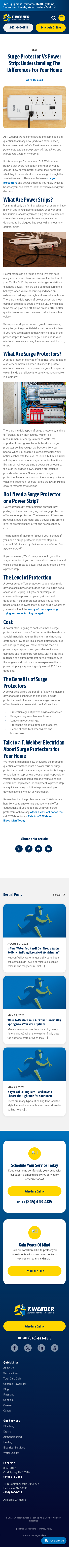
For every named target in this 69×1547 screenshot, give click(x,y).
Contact (7, 1410)
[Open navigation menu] (61, 17)
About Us (8, 1368)
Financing (8, 1394)
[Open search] (53, 17)
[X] (19, 848)
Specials (8, 1400)
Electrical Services (14, 1447)
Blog (6, 1389)
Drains (7, 1431)
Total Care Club (34, 1271)
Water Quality (11, 1452)
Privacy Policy (45, 1529)
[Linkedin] (48, 848)
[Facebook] (28, 848)
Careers (8, 1405)
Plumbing (8, 1426)
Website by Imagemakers (34, 1535)
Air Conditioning (12, 1436)
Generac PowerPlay (14, 1384)
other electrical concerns (46, 812)
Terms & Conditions (27, 1529)
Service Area (10, 1373)
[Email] (38, 848)
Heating (7, 1442)
